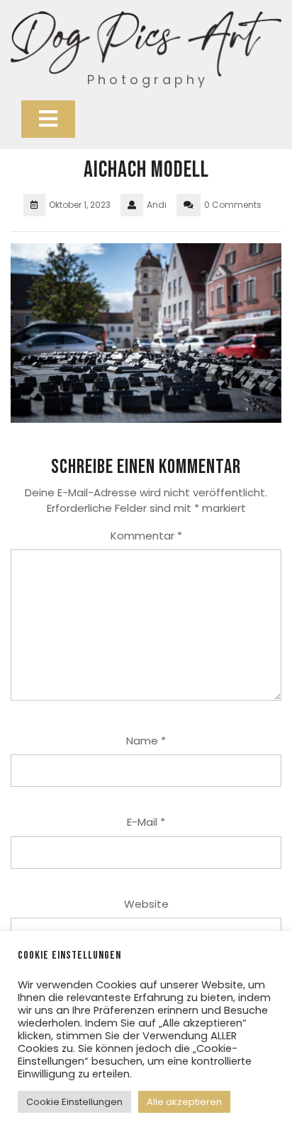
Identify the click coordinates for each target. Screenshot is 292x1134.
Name (146, 740)
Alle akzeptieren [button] (184, 1102)
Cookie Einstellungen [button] (74, 1102)
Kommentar (146, 535)
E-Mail (146, 821)
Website (146, 903)
